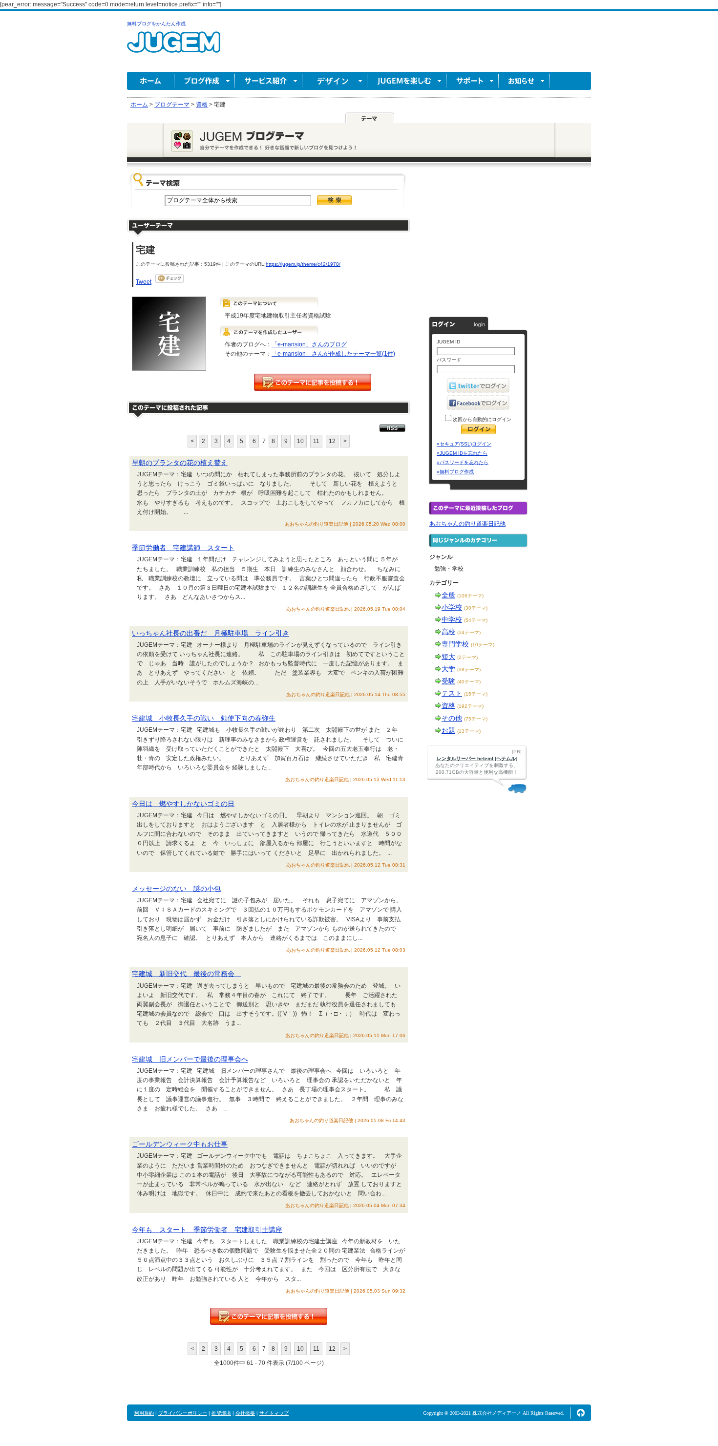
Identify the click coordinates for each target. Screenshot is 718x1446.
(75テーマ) (475, 719)
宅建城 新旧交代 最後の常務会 (186, 974)
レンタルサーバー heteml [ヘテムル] (477, 758)
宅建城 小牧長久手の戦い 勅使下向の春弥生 (203, 718)
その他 (452, 718)
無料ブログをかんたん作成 (156, 23)
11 (316, 441)
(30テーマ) (475, 608)
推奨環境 (221, 1413)
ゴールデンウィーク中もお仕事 (180, 1144)
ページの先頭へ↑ (580, 1412)
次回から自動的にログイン (481, 419)
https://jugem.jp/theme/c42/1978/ (303, 264)
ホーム (150, 81)
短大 (448, 656)
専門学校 (455, 644)
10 (300, 441)
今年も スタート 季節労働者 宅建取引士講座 (207, 1229)
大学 (448, 669)
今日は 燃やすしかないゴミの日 (183, 804)
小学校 (452, 607)
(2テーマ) (467, 657)
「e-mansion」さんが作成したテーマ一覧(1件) (333, 353)
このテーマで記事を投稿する (312, 382)
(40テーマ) (469, 681)
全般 (448, 595)
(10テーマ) (482, 644)
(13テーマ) (469, 731)
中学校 (452, 619)
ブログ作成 (204, 81)
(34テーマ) (469, 632)
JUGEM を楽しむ (406, 81)
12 (332, 441)
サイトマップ (274, 1413)
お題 (448, 730)
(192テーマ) (470, 706)
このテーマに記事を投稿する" (268, 1316)
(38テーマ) (469, 669)
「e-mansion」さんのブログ (309, 344)
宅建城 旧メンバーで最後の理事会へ (190, 1059)
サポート (472, 81)
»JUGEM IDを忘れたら (462, 453)
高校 (448, 632)
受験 (448, 681)
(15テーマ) (475, 694)
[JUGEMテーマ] (369, 117)
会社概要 (245, 1413)
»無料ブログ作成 (455, 471)
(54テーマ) (475, 620)
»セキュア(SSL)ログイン (464, 444)
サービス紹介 (268, 81)
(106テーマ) (470, 595)
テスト (452, 693)
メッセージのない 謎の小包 (176, 889)
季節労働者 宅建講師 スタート (183, 548)
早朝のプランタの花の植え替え (180, 463)
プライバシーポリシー (182, 1413)
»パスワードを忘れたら (462, 462)
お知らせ (524, 81)
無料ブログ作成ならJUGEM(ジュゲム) (173, 47)
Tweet (143, 281)
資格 (448, 705)
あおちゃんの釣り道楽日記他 (467, 523)
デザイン (334, 81)
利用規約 (144, 1413)
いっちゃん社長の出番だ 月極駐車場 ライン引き (210, 633)
